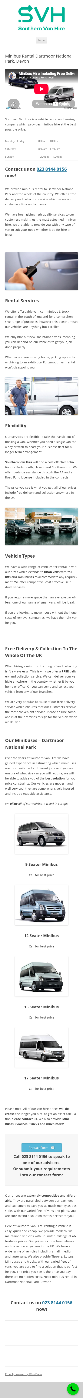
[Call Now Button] (73, 1389)
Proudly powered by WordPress (23, 1374)
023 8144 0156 (52, 169)
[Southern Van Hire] (41, 18)
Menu (41, 40)
